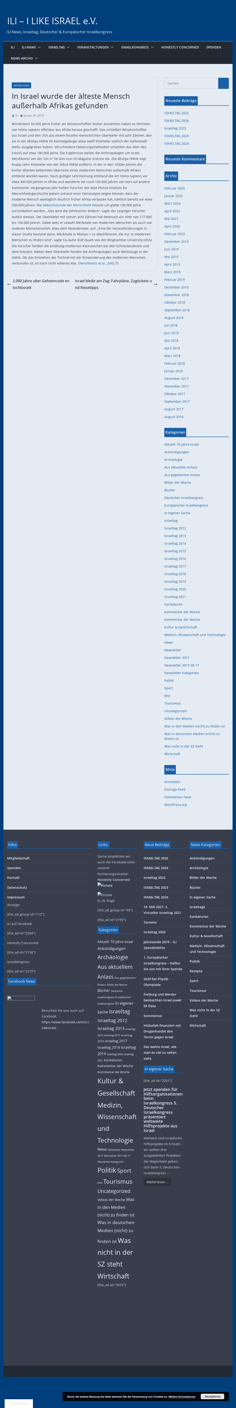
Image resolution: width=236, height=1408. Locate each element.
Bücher (169, 490)
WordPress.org (175, 804)
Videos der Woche (178, 718)
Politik (169, 680)
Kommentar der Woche (182, 612)
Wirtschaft (172, 754)
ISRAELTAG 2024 (176, 143)
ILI (13, 47)
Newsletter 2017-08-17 (181, 665)
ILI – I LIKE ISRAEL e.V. (52, 20)
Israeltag (56, 47)
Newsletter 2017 (176, 657)
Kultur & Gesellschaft (180, 627)
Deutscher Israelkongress (184, 497)
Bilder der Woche (177, 482)
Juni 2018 (171, 333)
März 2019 (172, 272)
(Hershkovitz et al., (92, 263)
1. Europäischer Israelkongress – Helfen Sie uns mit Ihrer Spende (163, 963)
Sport (168, 688)
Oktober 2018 (174, 302)
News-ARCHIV (22, 58)
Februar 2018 (174, 363)
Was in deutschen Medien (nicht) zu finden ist (115, 1231)
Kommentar (153, 1016)
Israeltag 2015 (175, 551)
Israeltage (197, 907)
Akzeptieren (213, 1396)
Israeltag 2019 (175, 581)
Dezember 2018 (176, 287)
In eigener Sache (177, 513)
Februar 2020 (174, 234)
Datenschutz (17, 887)
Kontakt (13, 877)
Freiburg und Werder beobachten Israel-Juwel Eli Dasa (162, 1000)
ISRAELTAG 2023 (176, 136)
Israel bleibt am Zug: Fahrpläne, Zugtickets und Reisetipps (113, 284)
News (168, 642)
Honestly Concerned (180, 47)
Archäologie (21, 85)
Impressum (16, 897)
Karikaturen (173, 604)
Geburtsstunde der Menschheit (67, 205)
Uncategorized (175, 711)
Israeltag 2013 (175, 536)
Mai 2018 (171, 340)
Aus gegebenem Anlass (182, 475)
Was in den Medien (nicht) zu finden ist (194, 726)
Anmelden (172, 782)
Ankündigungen (176, 452)
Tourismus (172, 703)
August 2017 (173, 409)
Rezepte (196, 971)
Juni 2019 (171, 249)
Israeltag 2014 (175, 543)
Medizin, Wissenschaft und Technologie (195, 635)
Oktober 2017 (174, 394)
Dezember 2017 (176, 378)
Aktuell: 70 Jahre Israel (181, 444)
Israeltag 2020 (175, 589)
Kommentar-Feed (177, 797)
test (167, 695)
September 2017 (177, 401)
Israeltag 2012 (175, 528)
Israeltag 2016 (175, 558)
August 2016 (173, 416)
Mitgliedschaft (18, 858)
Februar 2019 (174, 279)
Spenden (213, 47)
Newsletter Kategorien (181, 673)
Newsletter (172, 650)
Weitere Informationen (181, 1396)
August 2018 (173, 317)
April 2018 (172, 348)
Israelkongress (135, 47)
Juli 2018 (170, 325)
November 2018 (176, 295)
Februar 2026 (174, 188)
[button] (38, 47)
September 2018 (177, 310)
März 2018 (172, 356)
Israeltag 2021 (175, 596)
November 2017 (176, 386)
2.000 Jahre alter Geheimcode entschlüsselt (41, 284)
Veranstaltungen (93, 47)
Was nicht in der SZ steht (183, 746)
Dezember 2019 (176, 241)
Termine (150, 922)
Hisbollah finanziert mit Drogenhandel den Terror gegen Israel (162, 1031)
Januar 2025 (173, 196)
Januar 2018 (173, 371)
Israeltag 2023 (175, 128)
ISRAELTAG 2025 (176, 113)
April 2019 (172, 264)
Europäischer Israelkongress (186, 505)
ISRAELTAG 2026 (176, 120)
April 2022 (172, 211)
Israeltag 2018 (175, 574)
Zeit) (110, 263)
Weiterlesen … (157, 1182)
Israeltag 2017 (175, 566)
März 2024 (172, 203)
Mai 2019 (171, 257)
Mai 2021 (171, 218)
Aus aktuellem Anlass (180, 467)
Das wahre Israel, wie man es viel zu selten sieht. (160, 1052)
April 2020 (172, 226)
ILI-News (29, 47)
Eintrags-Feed (175, 789)
